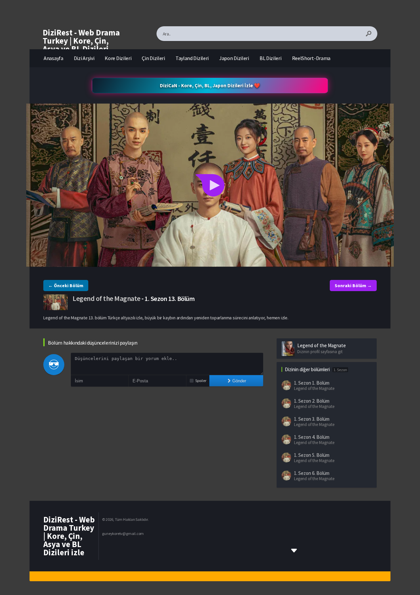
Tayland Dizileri (192, 58)
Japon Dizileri (234, 58)
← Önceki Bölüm (65, 285)
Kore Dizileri (118, 58)
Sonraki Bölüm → (353, 285)
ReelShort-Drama (311, 58)
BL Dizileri (271, 58)
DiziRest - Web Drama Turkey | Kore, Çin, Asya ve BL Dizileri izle (81, 44)
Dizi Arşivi (84, 58)
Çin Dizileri (153, 58)
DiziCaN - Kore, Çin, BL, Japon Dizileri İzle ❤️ (210, 85)
